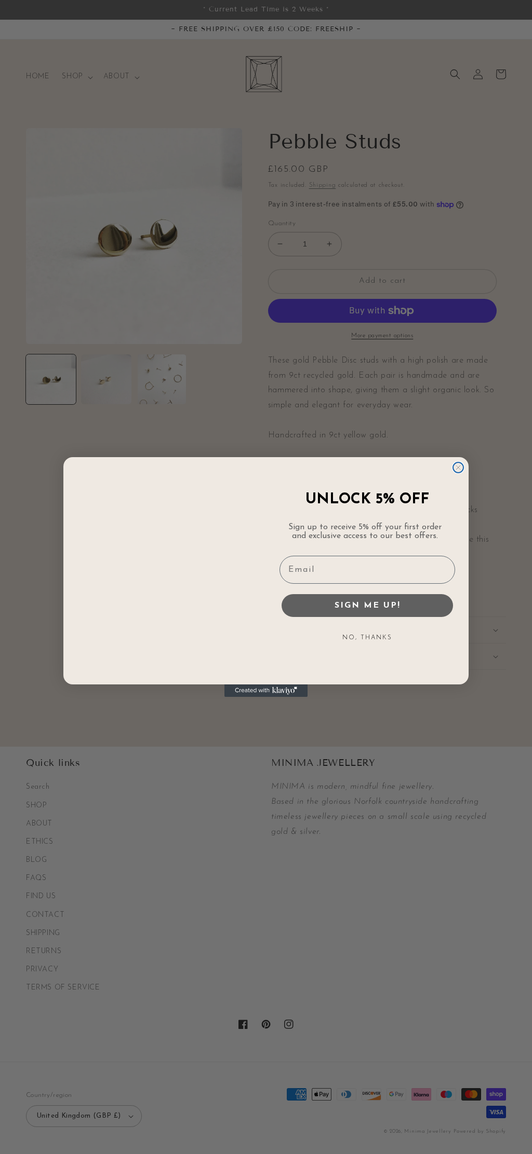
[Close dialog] (458, 467)
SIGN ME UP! (368, 605)
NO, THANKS (367, 638)
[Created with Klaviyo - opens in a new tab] (266, 690)
